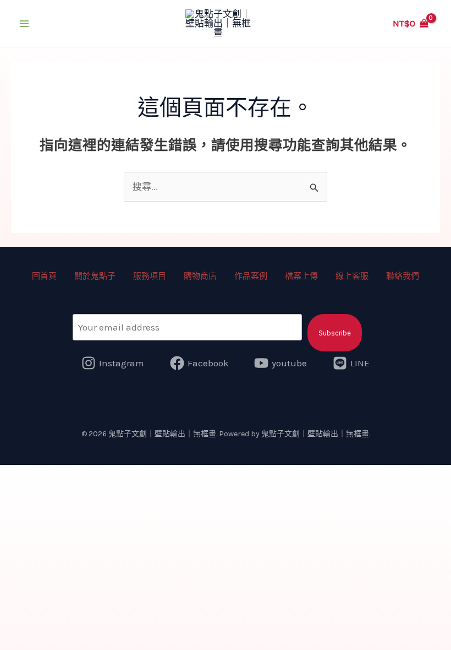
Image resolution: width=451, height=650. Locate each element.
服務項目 (149, 276)
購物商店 (200, 276)
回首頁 (44, 276)
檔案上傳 (301, 276)
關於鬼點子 (95, 276)
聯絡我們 (402, 276)
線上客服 (352, 276)
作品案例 (250, 276)
